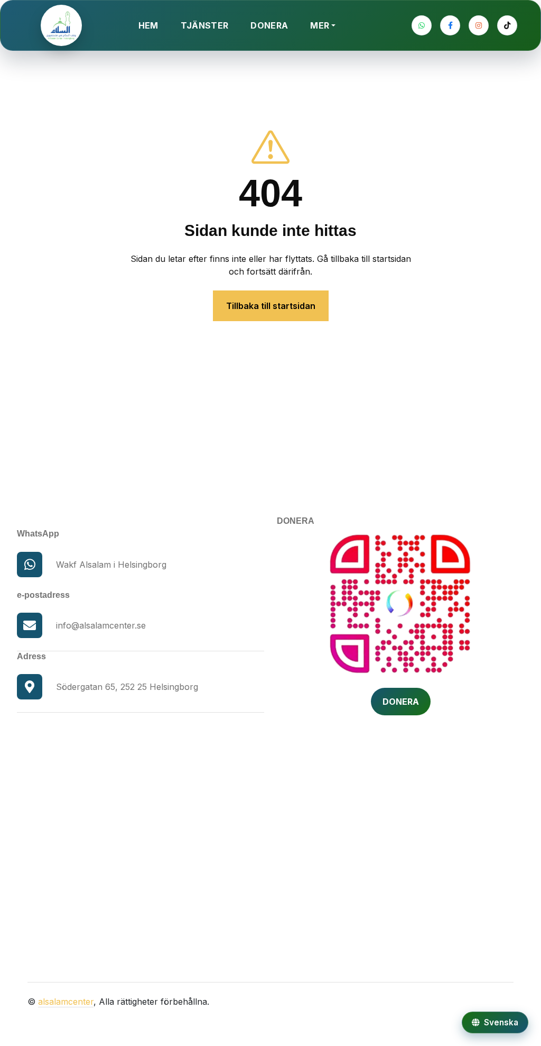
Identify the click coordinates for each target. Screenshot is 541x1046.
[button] (495, 1022)
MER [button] (319, 25)
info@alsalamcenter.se (101, 625)
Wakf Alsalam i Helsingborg (111, 564)
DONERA (269, 25)
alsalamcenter (66, 1001)
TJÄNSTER (205, 25)
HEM (148, 25)
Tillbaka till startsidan (270, 306)
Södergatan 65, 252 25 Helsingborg (127, 686)
